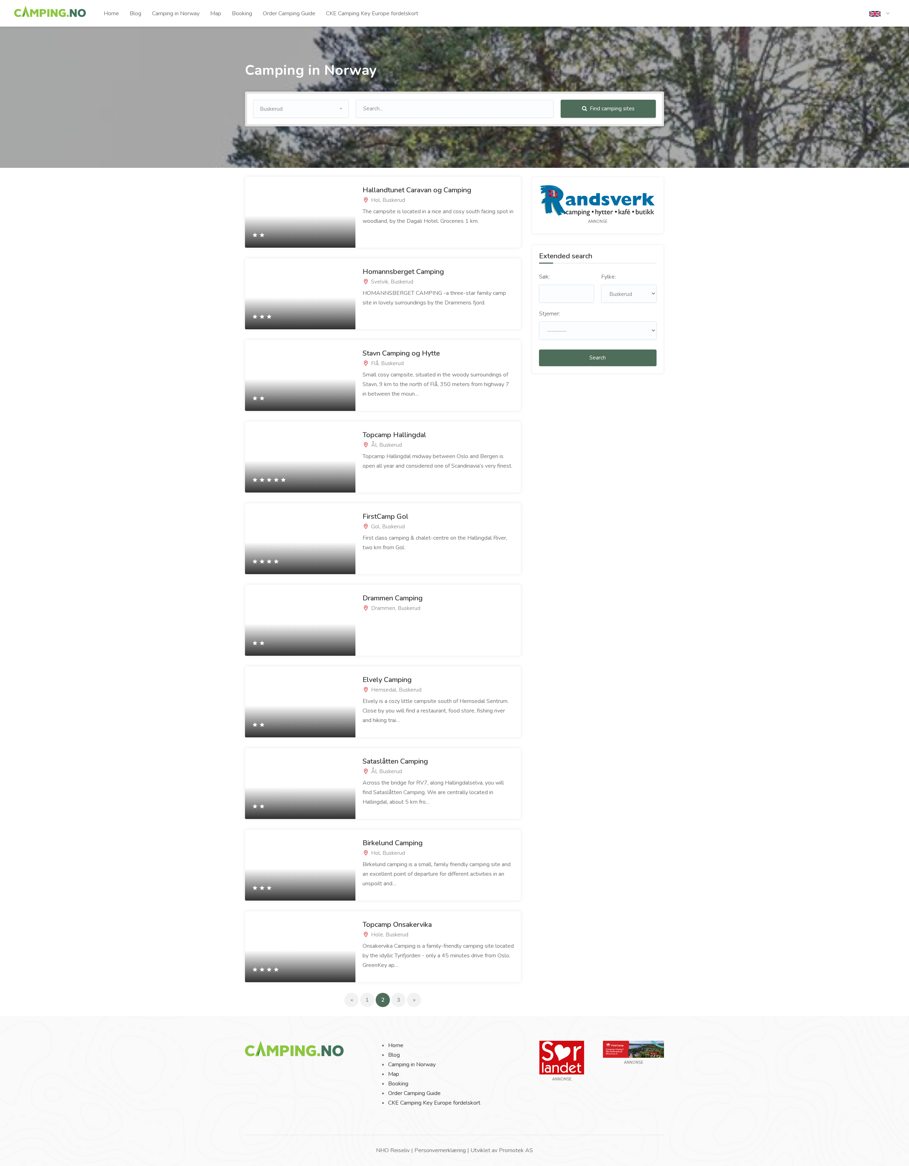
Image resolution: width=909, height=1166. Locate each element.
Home (111, 13)
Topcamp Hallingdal (394, 435)
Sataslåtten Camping (395, 761)
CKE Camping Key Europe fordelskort (372, 13)
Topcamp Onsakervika (397, 924)
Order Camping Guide (289, 13)
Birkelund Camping (393, 843)
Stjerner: (549, 314)
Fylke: (608, 277)
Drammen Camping (393, 598)
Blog (135, 13)
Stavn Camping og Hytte (401, 353)
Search (597, 357)
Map (215, 13)
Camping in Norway (176, 13)
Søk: (544, 277)
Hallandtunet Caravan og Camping (417, 190)
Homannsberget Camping (403, 271)
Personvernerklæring (440, 1150)
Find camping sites (611, 108)
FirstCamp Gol (385, 516)
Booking (242, 13)
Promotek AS (516, 1150)
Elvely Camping (387, 679)
